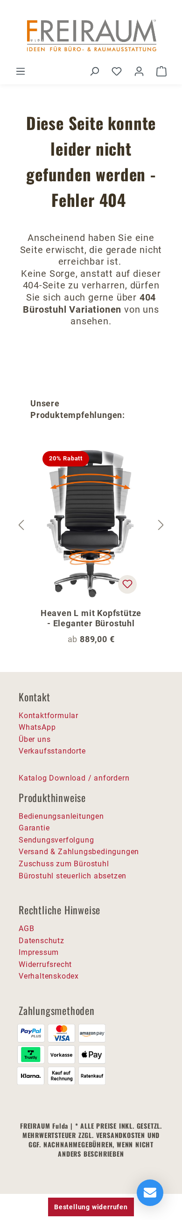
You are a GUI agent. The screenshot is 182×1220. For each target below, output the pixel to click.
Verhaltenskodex (49, 976)
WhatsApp (37, 727)
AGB (26, 928)
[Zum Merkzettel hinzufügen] (127, 584)
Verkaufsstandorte (52, 751)
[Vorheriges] (21, 525)
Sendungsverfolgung (56, 840)
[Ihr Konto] (139, 71)
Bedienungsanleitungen (61, 816)
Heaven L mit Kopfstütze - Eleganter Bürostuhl (91, 618)
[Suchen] (94, 71)
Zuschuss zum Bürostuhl (64, 863)
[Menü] (20, 71)
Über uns (34, 739)
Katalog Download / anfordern (74, 778)
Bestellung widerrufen (91, 1207)
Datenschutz (41, 940)
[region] (91, 525)
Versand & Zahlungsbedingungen (79, 851)
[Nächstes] (161, 525)
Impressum (39, 952)
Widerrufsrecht (45, 964)
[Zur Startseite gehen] (91, 36)
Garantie (34, 827)
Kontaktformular (48, 715)
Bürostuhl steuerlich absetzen (72, 875)
